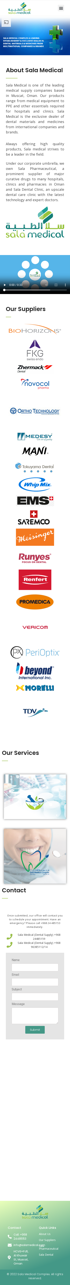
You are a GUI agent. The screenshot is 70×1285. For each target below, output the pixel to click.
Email (15, 974)
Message (18, 1004)
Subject (17, 989)
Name (16, 960)
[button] (61, 8)
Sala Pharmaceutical (48, 1247)
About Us (45, 1234)
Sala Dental (46, 1254)
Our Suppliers (47, 1240)
